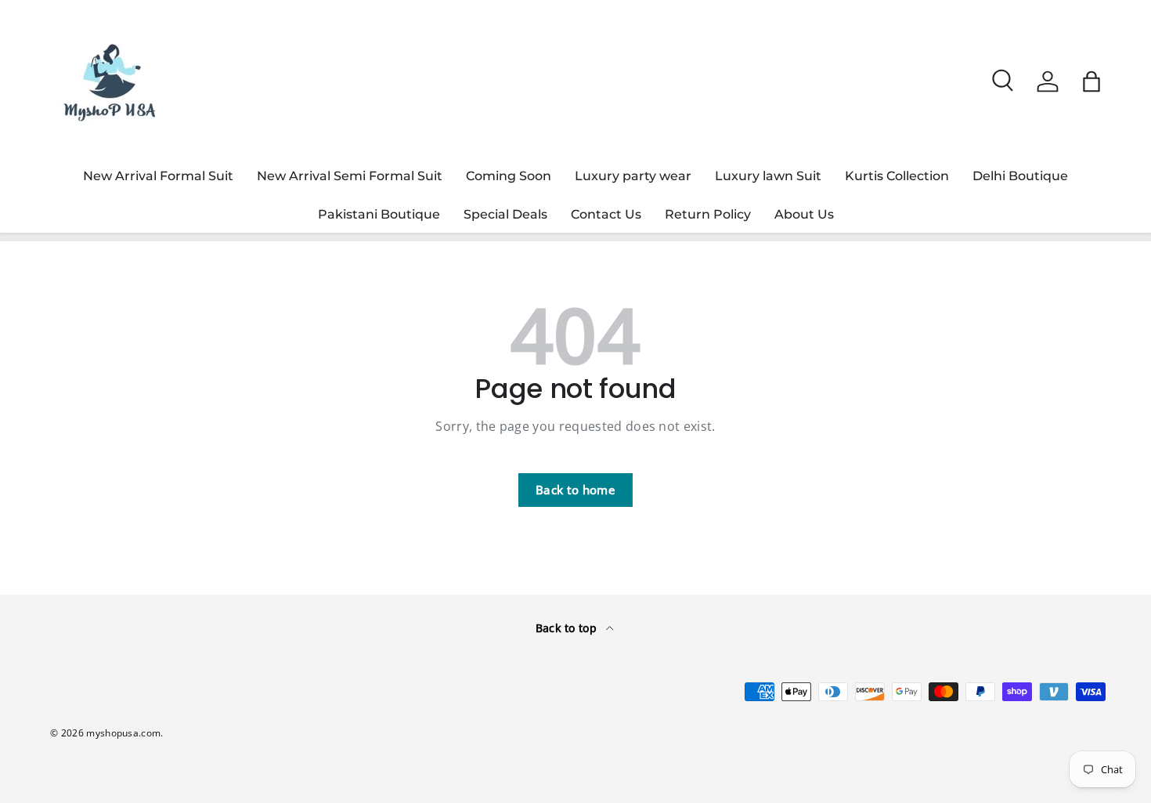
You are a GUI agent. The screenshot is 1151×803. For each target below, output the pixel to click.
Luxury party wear (633, 175)
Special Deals (505, 214)
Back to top (568, 627)
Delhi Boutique (1020, 175)
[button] (1091, 81)
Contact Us (606, 214)
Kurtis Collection (897, 175)
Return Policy (708, 214)
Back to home (575, 489)
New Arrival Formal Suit (158, 175)
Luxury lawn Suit (768, 175)
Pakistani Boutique (379, 214)
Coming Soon (508, 175)
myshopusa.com (123, 733)
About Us (804, 214)
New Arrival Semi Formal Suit (349, 175)
